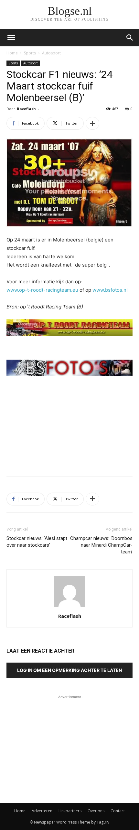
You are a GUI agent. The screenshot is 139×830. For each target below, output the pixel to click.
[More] (92, 123)
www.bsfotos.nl (110, 290)
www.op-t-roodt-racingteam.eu (42, 290)
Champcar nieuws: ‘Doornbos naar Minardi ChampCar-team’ (101, 545)
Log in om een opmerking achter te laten (69, 670)
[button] (130, 37)
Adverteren (42, 811)
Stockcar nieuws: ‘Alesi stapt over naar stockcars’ (36, 541)
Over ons (96, 811)
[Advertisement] (69, 424)
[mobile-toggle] (11, 37)
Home (12, 53)
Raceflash (26, 108)
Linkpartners (70, 811)
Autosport (51, 53)
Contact (118, 811)
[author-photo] (69, 607)
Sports (30, 53)
